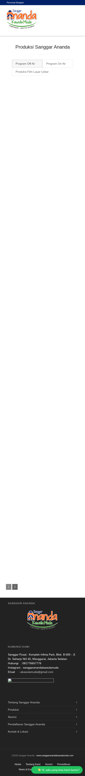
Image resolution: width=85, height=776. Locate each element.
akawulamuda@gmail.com (36, 671)
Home (18, 764)
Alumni (12, 717)
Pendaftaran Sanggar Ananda (26, 724)
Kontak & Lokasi (18, 731)
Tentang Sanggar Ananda (24, 702)
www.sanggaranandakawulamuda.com (54, 755)
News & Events (27, 769)
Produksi (13, 709)
